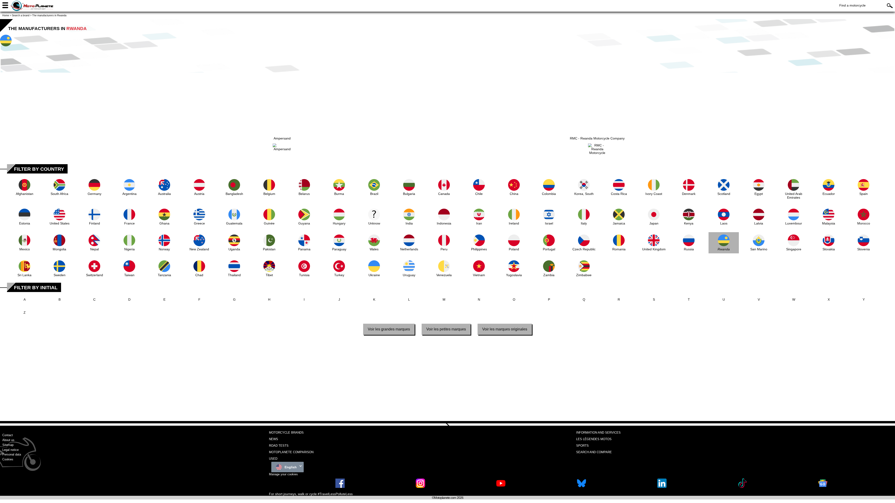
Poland (514, 249)
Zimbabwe (584, 275)
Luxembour (793, 223)
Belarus (304, 194)
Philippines (479, 249)
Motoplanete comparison (291, 452)
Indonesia (444, 223)
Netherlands (409, 249)
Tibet (269, 275)
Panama (304, 249)
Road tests (279, 445)
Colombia (549, 194)
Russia (689, 249)
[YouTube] (501, 487)
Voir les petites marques (446, 329)
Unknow (374, 223)
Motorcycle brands (286, 432)
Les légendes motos (594, 439)
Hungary (339, 223)
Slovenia (863, 249)
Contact (7, 435)
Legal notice (10, 450)
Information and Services (598, 432)
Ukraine (374, 275)
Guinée (269, 223)
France (129, 223)
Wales (374, 249)
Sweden (59, 275)
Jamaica (619, 223)
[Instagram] (420, 487)
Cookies (7, 459)
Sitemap (8, 445)
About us (8, 440)
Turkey (339, 275)
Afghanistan (24, 194)
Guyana (304, 223)
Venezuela (444, 275)
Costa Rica (619, 194)
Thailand (234, 275)
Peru (444, 249)
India (409, 223)
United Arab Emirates (793, 195)
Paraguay (339, 249)
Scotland (723, 194)
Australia (164, 194)
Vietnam (479, 275)
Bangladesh (234, 194)
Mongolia (59, 249)
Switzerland (94, 275)
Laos (723, 223)
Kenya (688, 223)
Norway (164, 249)
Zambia (548, 275)
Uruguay (409, 275)
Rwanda (724, 249)
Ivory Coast (653, 194)
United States (59, 223)
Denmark (688, 194)
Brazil (374, 194)
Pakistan (269, 249)
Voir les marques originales (504, 329)
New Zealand (199, 249)
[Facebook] (340, 487)
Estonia (24, 223)
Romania (619, 249)
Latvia (758, 223)
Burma (339, 194)
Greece (199, 223)
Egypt (758, 194)
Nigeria (129, 249)
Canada (444, 194)
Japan (653, 223)
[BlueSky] (581, 487)
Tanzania (164, 275)
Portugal (549, 249)
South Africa (59, 194)
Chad (199, 275)
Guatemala (234, 223)
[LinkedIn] (662, 487)
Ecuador (829, 194)
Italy (584, 223)
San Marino (758, 249)
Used (273, 458)
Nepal (94, 249)
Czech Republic (584, 249)
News (273, 439)
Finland (94, 223)
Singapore (793, 249)
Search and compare (594, 452)
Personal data (11, 454)
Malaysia (828, 223)
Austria (199, 194)
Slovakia (829, 249)
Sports (582, 445)
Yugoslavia (514, 275)
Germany (94, 194)
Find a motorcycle (852, 5)
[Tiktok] (742, 487)
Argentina (129, 194)
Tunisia (304, 275)
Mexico (24, 249)
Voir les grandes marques (389, 329)
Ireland (514, 223)
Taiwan (129, 275)
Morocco (863, 223)
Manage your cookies (283, 474)
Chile (479, 194)
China (514, 194)
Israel (549, 223)
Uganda (234, 249)
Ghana (164, 223)
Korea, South (584, 194)
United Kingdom (654, 249)
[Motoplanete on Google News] (822, 487)
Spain (863, 194)
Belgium (269, 194)
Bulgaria (409, 194)
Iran (479, 223)
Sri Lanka (24, 275)
